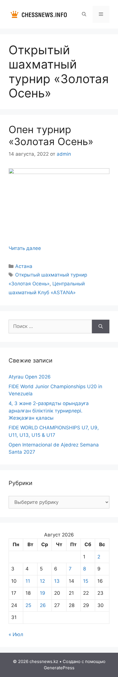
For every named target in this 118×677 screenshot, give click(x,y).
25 (28, 605)
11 (27, 581)
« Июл (16, 634)
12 (42, 581)
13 (57, 581)
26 (43, 605)
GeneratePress (59, 667)
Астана (23, 266)
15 (85, 581)
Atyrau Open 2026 (30, 377)
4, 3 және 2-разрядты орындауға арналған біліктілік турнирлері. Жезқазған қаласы (49, 410)
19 (42, 593)
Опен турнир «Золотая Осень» (51, 135)
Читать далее (25, 248)
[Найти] (100, 326)
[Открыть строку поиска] (83, 14)
